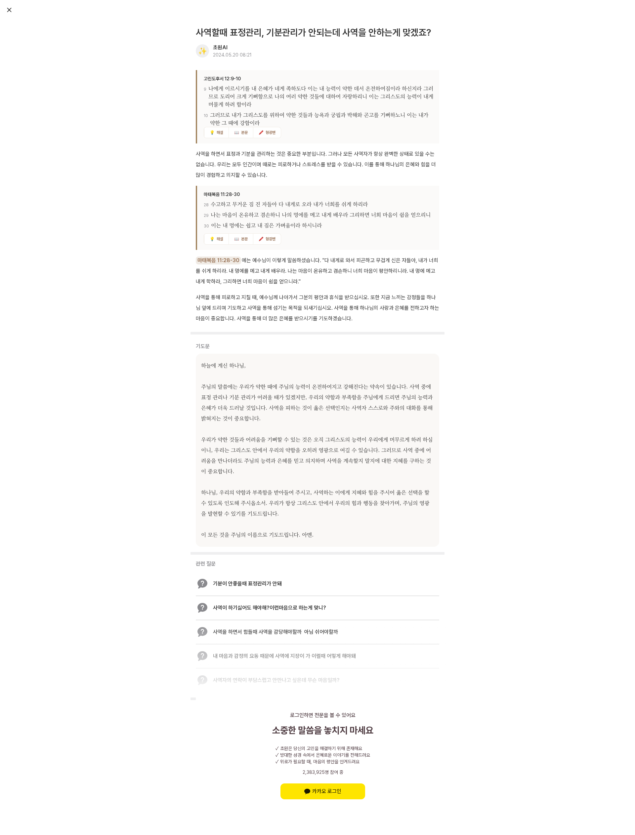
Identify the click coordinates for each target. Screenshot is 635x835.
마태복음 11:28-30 (218, 260)
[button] (317, 584)
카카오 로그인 (326, 791)
